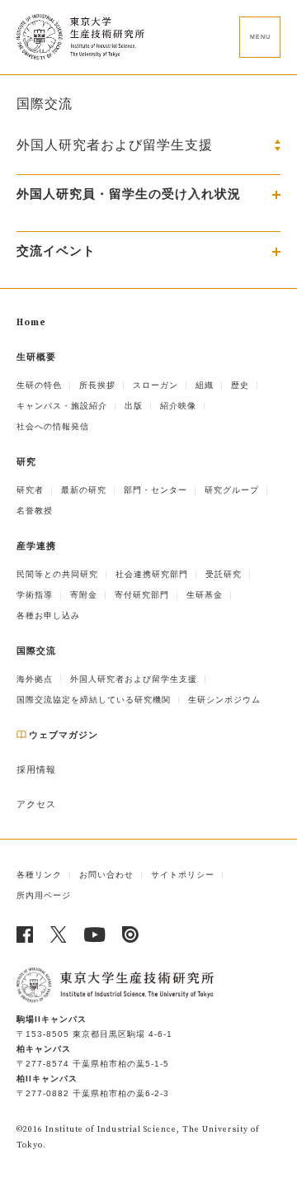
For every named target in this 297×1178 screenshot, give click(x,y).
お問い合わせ (106, 874)
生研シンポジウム (224, 699)
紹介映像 (178, 405)
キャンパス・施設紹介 (61, 405)
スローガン (155, 385)
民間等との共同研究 (57, 574)
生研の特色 (39, 385)
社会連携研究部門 (152, 574)
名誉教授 (34, 510)
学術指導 (34, 594)
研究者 (30, 489)
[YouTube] (95, 934)
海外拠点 (34, 679)
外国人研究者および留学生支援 (133, 679)
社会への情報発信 (52, 426)
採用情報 (36, 770)
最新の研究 (83, 489)
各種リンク (39, 874)
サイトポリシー (182, 874)
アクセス (36, 805)
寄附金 (83, 594)
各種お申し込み (48, 615)
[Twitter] (59, 934)
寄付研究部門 (142, 594)
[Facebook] (25, 934)
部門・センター (155, 489)
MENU (260, 37)
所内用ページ (43, 895)
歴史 (240, 385)
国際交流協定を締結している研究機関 (93, 699)
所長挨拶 (97, 385)
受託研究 (223, 574)
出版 (134, 405)
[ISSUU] (131, 934)
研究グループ (232, 489)
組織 (205, 385)
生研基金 (204, 594)
